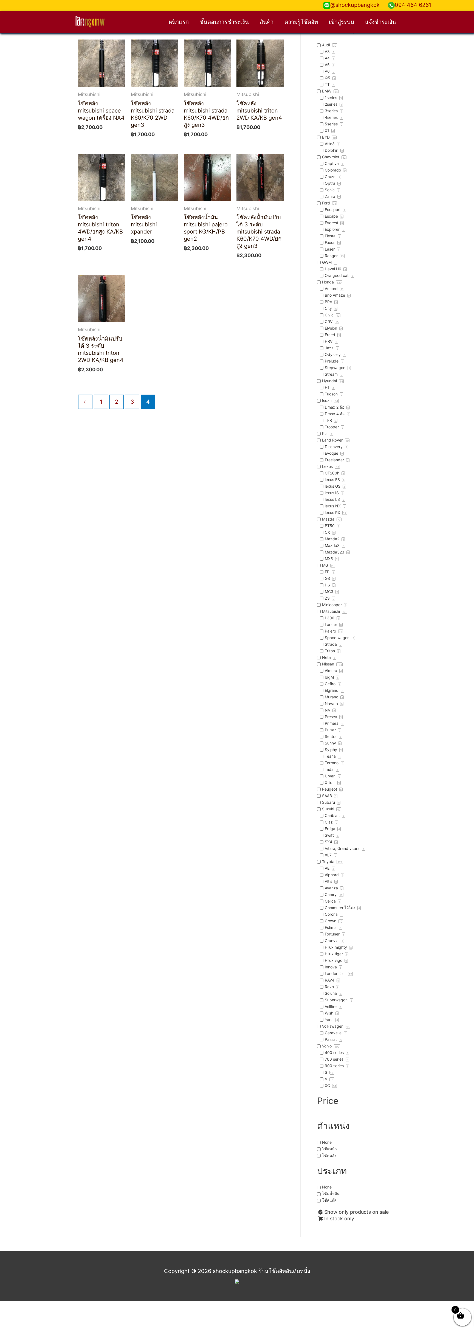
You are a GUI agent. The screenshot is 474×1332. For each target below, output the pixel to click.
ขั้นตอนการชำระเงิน (224, 22)
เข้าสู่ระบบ (341, 22)
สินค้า (266, 22)
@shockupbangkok (355, 5)
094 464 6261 (413, 5)
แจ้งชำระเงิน (380, 22)
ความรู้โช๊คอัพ (301, 22)
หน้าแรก (178, 22)
